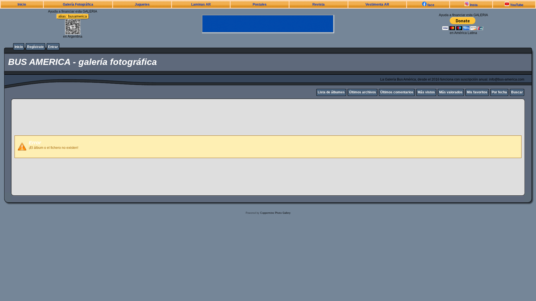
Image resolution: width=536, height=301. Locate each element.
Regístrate (35, 47)
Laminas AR (201, 4)
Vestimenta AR (377, 4)
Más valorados (451, 92)
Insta (473, 5)
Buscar (517, 92)
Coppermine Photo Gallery (275, 213)
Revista (318, 4)
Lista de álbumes (331, 92)
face (430, 5)
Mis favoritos (477, 92)
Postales (260, 4)
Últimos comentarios (396, 92)
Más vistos (426, 92)
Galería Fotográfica (78, 4)
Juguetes (142, 4)
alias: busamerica (72, 16)
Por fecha (499, 92)
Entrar (53, 47)
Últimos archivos (362, 92)
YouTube (516, 5)
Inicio (22, 4)
